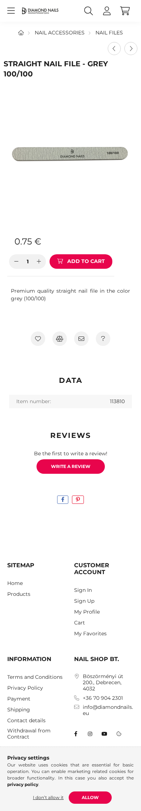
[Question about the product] (103, 338)
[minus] (16, 261)
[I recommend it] (81, 338)
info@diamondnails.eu (108, 710)
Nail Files (109, 32)
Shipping (18, 710)
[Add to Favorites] (38, 338)
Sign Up (84, 601)
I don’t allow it (48, 797)
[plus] (38, 261)
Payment (18, 699)
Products (18, 594)
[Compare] (59, 338)
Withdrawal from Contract (29, 734)
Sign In (83, 590)
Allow (90, 797)
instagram (90, 734)
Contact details (26, 721)
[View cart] (125, 11)
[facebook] (62, 500)
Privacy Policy (25, 688)
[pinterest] (78, 500)
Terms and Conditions (35, 677)
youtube (104, 734)
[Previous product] (114, 48)
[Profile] (106, 11)
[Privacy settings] (119, 734)
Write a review (70, 466)
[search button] (88, 11)
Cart (79, 623)
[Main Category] (21, 32)
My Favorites (90, 634)
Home (15, 583)
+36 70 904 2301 (103, 698)
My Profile (87, 612)
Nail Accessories (60, 32)
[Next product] (130, 48)
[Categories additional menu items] (11, 11)
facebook (75, 734)
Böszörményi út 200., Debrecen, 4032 (103, 682)
